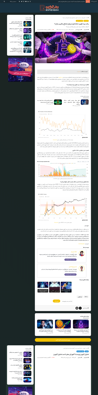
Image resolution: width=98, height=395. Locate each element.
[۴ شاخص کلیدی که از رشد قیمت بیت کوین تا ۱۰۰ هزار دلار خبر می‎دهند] (58, 102)
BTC (86, 297)
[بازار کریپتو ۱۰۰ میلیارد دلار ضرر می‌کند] (27, 44)
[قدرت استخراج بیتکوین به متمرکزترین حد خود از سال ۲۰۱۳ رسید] (27, 37)
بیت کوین (60, 77)
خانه (87, 18)
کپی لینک (56, 301)
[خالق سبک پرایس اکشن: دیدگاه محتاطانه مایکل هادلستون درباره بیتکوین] (85, 102)
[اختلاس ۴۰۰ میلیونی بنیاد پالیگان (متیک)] (27, 30)
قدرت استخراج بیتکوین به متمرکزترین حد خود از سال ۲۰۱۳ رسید (16, 36)
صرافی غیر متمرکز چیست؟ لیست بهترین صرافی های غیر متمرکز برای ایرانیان (68, 1)
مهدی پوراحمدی (78, 29)
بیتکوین (80, 297)
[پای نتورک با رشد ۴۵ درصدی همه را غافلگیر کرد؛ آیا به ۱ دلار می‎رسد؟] (63, 324)
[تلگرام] (22, 1)
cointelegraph (81, 244)
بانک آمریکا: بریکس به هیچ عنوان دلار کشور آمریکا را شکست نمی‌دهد (15, 23)
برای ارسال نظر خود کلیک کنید (63, 340)
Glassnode (55, 140)
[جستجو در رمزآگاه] (4, 1)
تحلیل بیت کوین (79, 21)
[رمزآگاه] (49, 8)
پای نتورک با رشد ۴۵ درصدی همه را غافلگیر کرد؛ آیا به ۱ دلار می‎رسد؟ (64, 330)
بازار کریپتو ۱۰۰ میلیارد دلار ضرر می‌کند (16, 42)
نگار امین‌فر (86, 29)
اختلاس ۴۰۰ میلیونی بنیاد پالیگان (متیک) (15, 29)
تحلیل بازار (83, 18)
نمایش (79, 71)
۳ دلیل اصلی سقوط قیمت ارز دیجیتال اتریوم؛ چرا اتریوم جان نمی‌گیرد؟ (81, 330)
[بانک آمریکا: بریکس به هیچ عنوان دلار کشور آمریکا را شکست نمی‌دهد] (27, 23)
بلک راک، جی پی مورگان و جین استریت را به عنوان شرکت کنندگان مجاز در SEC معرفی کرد (16, 49)
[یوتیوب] (26, 1)
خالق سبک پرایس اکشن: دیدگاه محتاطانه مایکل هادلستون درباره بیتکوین (72, 102)
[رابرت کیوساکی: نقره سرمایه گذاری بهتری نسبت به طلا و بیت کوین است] (45, 324)
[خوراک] (19, 1)
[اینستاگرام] (24, 1)
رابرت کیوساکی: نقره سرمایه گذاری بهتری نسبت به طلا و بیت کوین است (46, 330)
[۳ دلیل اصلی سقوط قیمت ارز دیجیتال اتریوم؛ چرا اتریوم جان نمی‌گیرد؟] (81, 324)
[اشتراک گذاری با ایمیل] (76, 308)
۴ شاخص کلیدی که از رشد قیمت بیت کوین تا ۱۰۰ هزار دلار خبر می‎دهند (45, 101)
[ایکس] (30, 1)
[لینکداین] (28, 1)
